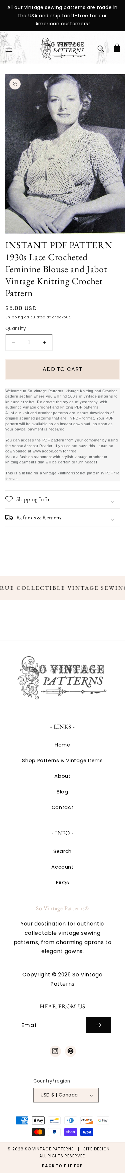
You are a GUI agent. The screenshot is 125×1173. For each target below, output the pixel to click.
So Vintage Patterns (49, 1149)
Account (62, 867)
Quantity (15, 328)
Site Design (96, 1149)
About (62, 776)
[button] (8, 48)
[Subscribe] (98, 1025)
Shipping (14, 317)
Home (62, 745)
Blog (62, 791)
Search (62, 851)
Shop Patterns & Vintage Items (62, 760)
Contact (62, 807)
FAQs (62, 882)
